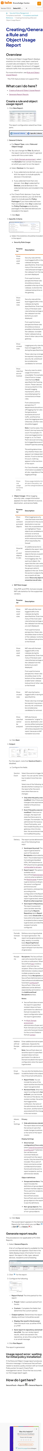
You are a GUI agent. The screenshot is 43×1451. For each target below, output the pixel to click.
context (32, 1035)
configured (33, 983)
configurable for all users (33, 867)
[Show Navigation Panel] (2, 3)
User (32, 964)
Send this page (22, 1448)
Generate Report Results (19, 94)
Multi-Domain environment (25, 159)
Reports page (31, 879)
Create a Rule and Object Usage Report (24, 90)
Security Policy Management (19, 13)
